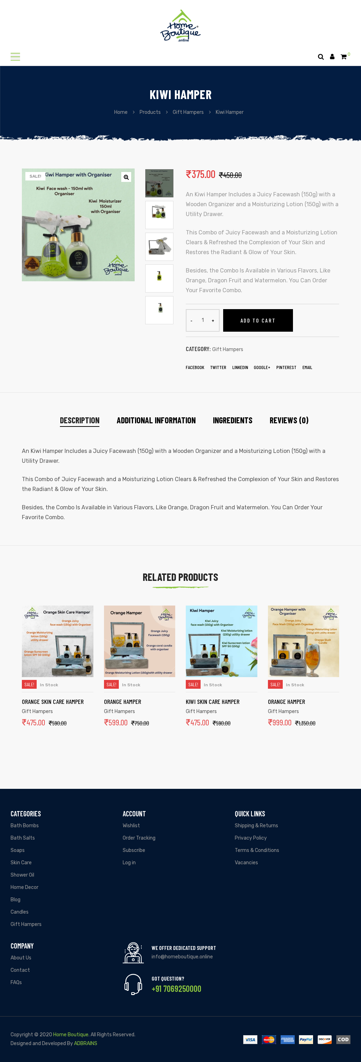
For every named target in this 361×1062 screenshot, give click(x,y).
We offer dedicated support (184, 947)
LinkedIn (240, 367)
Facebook (195, 367)
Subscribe (134, 850)
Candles (20, 912)
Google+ (262, 367)
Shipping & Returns (256, 826)
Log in (129, 863)
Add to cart (258, 320)
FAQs (16, 983)
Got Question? (168, 978)
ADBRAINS (85, 1043)
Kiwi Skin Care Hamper (212, 701)
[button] (15, 57)
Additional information (156, 420)
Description (79, 420)
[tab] (79, 420)
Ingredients (232, 420)
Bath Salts (23, 838)
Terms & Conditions (257, 850)
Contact (20, 970)
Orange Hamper (122, 701)
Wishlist (131, 826)
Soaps (18, 850)
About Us (21, 958)
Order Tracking (139, 838)
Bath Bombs (25, 826)
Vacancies (246, 863)
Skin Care (21, 863)
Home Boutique (70, 1035)
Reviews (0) (289, 420)
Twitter (218, 367)
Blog (15, 900)
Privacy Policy (251, 838)
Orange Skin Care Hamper (53, 701)
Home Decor (24, 887)
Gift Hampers (227, 349)
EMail (307, 367)
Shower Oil (22, 875)
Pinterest (286, 367)
